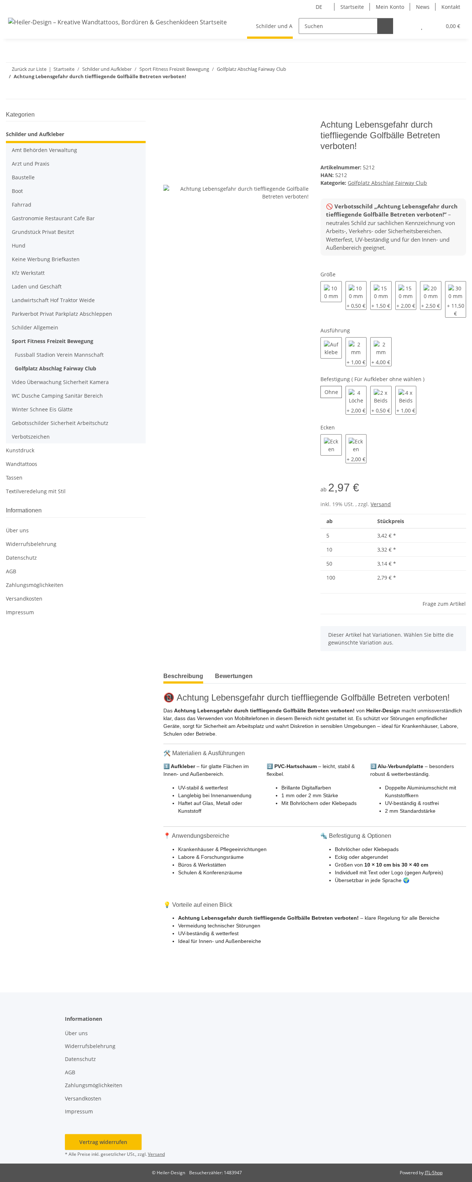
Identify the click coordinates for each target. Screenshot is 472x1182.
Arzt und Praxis (30, 163)
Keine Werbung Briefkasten (46, 259)
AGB (11, 571)
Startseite (352, 6)
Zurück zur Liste (29, 69)
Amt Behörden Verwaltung (44, 149)
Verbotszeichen (31, 436)
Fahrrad (21, 204)
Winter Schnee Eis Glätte (42, 409)
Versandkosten (24, 598)
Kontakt (450, 6)
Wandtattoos (21, 463)
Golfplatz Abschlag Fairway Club (387, 182)
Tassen (14, 477)
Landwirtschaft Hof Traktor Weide (53, 300)
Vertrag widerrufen (103, 1141)
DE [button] (319, 6)
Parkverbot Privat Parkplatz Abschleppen (62, 313)
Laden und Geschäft (37, 286)
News (423, 6)
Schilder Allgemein (35, 327)
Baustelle (23, 177)
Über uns (17, 530)
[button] (407, 26)
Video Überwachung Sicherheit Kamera (60, 382)
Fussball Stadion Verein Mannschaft (59, 354)
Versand (381, 504)
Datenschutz (21, 557)
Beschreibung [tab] (183, 676)
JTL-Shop (433, 1172)
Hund (18, 245)
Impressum (20, 612)
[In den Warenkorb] (169, 115)
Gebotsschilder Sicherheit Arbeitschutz (60, 422)
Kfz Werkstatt (28, 272)
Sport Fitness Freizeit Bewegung (52, 341)
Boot (17, 190)
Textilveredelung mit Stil (36, 491)
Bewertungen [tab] (234, 676)
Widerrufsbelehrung (31, 543)
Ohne (332, 391)
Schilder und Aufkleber (35, 134)
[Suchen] (385, 26)
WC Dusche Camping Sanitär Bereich (57, 395)
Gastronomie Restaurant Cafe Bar (53, 218)
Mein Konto (390, 6)
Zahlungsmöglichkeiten (34, 584)
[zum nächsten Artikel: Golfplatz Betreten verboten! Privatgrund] (458, 91)
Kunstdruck (20, 450)
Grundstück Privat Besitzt (43, 231)
